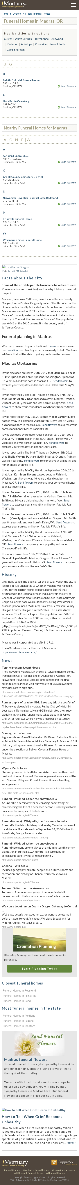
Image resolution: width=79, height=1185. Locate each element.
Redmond (12, 44)
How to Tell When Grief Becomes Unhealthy (32, 1119)
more (71, 1142)
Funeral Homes (12, 1170)
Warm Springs (23, 38)
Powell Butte (57, 44)
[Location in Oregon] (15, 267)
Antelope (26, 44)
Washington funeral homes (36, 1170)
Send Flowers (68, 86)
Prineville (41, 44)
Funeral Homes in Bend (17, 1000)
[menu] (73, 5)
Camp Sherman (16, 49)
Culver (8, 38)
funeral (52, 346)
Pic (3, 271)
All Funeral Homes (55, 1173)
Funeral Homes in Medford (19, 1025)
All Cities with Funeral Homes (28, 1173)
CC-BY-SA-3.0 (22, 271)
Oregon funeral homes (63, 1170)
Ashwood (57, 38)
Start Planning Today (40, 968)
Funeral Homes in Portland (19, 1015)
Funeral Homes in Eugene (18, 1020)
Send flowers (61, 381)
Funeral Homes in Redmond (19, 990)
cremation (12, 350)
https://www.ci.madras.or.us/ (19, 652)
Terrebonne (42, 38)
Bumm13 (11, 271)
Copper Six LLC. (38, 1177)
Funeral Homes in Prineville (19, 995)
